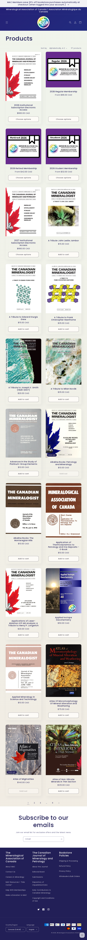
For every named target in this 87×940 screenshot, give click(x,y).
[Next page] (58, 803)
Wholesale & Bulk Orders (69, 876)
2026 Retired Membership (23, 168)
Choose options (23, 119)
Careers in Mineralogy (15, 877)
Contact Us (10, 872)
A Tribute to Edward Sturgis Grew (23, 318)
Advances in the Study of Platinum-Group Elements (23, 463)
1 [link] (28, 803)
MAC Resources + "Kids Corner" (15, 883)
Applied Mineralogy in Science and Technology (23, 698)
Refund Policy (65, 866)
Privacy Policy (65, 871)
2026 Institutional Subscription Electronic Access (23, 107)
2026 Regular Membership (63, 91)
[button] (6, 22)
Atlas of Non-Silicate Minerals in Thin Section (63, 780)
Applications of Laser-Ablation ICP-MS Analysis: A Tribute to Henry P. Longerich (23, 623)
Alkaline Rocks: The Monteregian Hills (23, 539)
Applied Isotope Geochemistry (63, 618)
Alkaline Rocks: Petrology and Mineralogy (63, 463)
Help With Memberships (16, 890)
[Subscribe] (61, 839)
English (31, 929)
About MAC (10, 867)
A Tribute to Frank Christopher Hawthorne (63, 318)
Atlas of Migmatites (23, 779)
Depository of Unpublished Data (39, 883)
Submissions (37, 877)
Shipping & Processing (68, 861)
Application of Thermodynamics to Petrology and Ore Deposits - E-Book (63, 546)
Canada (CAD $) (14, 929)
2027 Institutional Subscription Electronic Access (23, 242)
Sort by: (44, 48)
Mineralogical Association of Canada (69, 933)
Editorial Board (38, 872)
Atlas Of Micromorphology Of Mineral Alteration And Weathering (64, 703)
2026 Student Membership (63, 168)
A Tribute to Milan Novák (63, 389)
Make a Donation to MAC (16, 895)
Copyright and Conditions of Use (43, 899)
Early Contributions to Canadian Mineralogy (41, 891)
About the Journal (40, 867)
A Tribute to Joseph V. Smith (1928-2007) (23, 388)
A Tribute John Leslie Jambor (63, 240)
